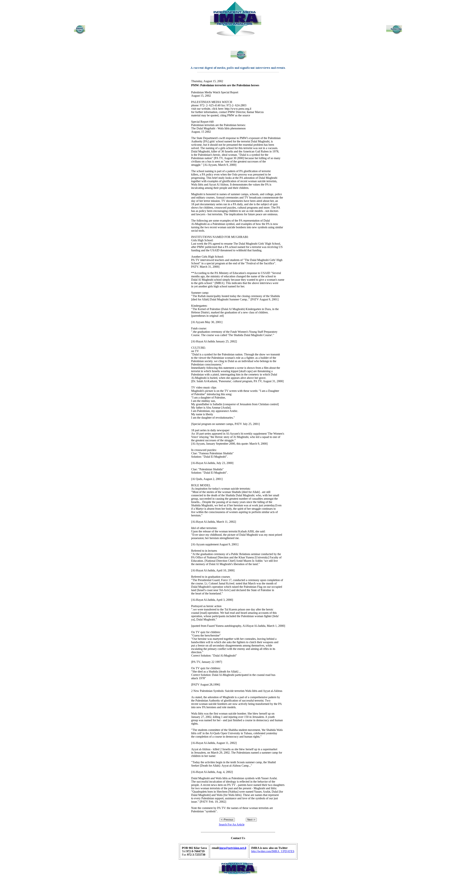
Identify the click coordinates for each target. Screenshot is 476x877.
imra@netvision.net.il (232, 847)
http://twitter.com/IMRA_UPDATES (272, 851)
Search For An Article (232, 824)
